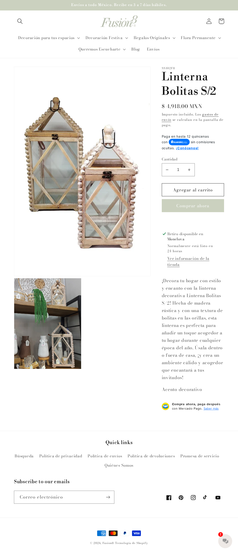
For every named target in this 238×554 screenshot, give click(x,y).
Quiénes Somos (119, 465)
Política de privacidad (60, 456)
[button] (20, 21)
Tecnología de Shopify (131, 543)
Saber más (211, 408)
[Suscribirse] (108, 497)
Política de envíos (105, 456)
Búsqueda (24, 456)
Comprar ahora (192, 206)
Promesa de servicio (199, 456)
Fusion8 (108, 543)
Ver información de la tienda (188, 261)
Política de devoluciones (151, 456)
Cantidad (170, 159)
